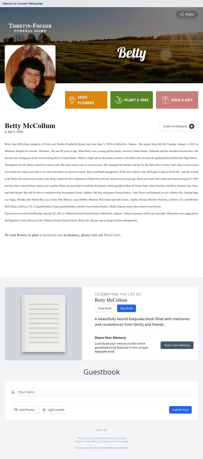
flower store (112, 234)
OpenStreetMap (106, 447)
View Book (104, 308)
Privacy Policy (90, 441)
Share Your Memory (177, 345)
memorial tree (53, 234)
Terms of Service (112, 441)
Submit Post (180, 410)
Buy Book (127, 308)
